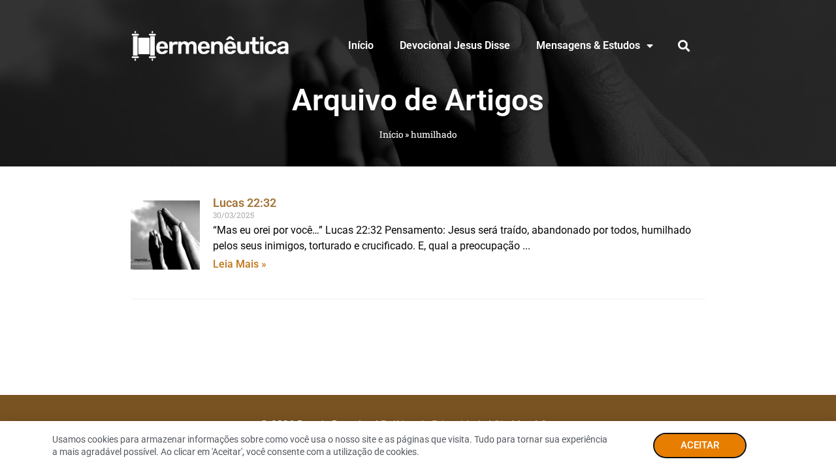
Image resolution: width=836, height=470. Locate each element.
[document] (418, 235)
